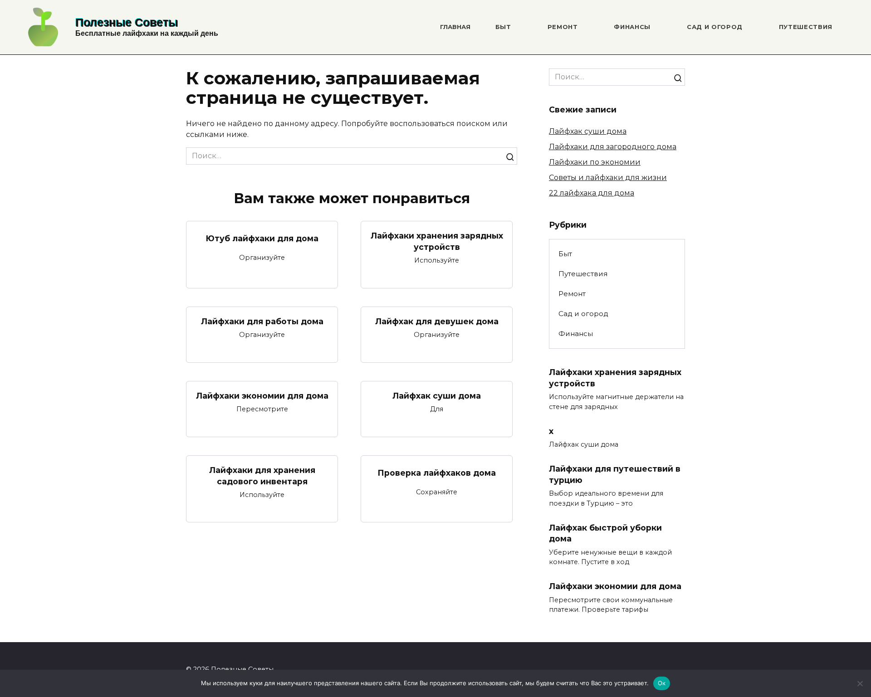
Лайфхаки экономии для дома (262, 395)
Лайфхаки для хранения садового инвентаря (262, 475)
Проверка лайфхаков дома (436, 473)
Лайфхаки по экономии (595, 162)
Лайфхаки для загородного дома (612, 146)
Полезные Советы (126, 22)
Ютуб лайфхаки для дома (262, 238)
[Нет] (859, 683)
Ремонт (563, 26)
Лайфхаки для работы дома (262, 321)
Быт (503, 26)
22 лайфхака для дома (591, 193)
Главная (455, 26)
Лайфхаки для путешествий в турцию (614, 474)
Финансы (632, 26)
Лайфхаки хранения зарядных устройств (437, 241)
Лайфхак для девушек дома (437, 321)
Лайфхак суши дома (436, 395)
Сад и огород (715, 26)
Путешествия (805, 26)
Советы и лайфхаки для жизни (608, 177)
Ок (662, 683)
